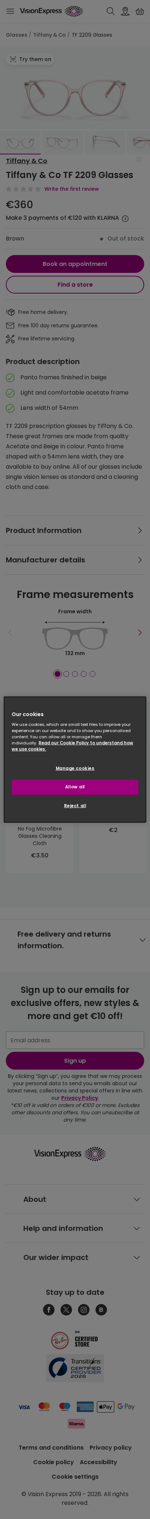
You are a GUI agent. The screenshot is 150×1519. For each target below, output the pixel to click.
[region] (75, 759)
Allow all (75, 787)
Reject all (75, 806)
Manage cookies (75, 768)
